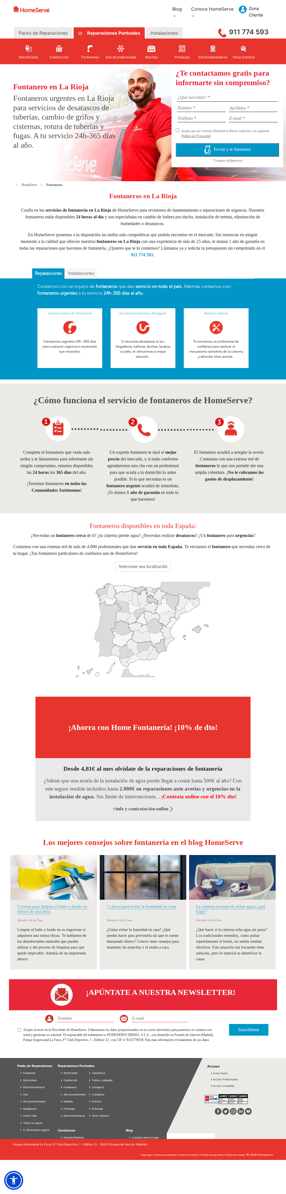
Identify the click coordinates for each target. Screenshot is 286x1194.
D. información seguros (36, 1129)
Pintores (96, 1101)
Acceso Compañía (223, 1085)
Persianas (69, 1108)
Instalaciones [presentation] (81, 273)
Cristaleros (97, 1094)
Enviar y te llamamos (232, 149)
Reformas (97, 1108)
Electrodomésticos (33, 1087)
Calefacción (70, 1080)
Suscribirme (248, 1029)
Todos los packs (32, 1122)
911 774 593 (249, 32)
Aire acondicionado (34, 1101)
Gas (25, 1094)
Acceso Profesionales (225, 1079)
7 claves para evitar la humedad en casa (141, 906)
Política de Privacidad (196, 136)
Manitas (68, 1101)
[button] (14, 1180)
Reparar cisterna (216, 313)
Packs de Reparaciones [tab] (43, 33)
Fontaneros (54, 185)
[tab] (48, 273)
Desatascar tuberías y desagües (143, 313)
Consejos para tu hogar (145, 1137)
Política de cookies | (190, 1155)
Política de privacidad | (166, 1155)
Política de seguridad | (213, 1155)
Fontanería (28, 1072)
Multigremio (29, 1108)
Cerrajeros (97, 1087)
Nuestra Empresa (74, 1137)
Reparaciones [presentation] (48, 273)
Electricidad (29, 1080)
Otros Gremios (100, 1115)
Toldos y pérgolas (102, 1080)
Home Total (29, 1115)
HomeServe (30, 185)
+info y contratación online (141, 808)
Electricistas (70, 1072)
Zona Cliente (220, 1073)
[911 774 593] (222, 31)
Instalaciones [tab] (164, 33)
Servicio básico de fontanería (69, 313)
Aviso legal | (147, 1155)
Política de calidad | (236, 1155)
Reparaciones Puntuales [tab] (113, 33)
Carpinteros (98, 1072)
